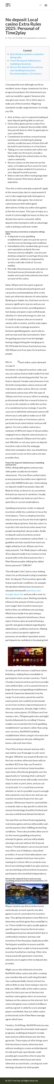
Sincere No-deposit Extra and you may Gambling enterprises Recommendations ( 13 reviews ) (26, 70)
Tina (9, 38)
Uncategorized (29, 38)
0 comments (41, 38)
